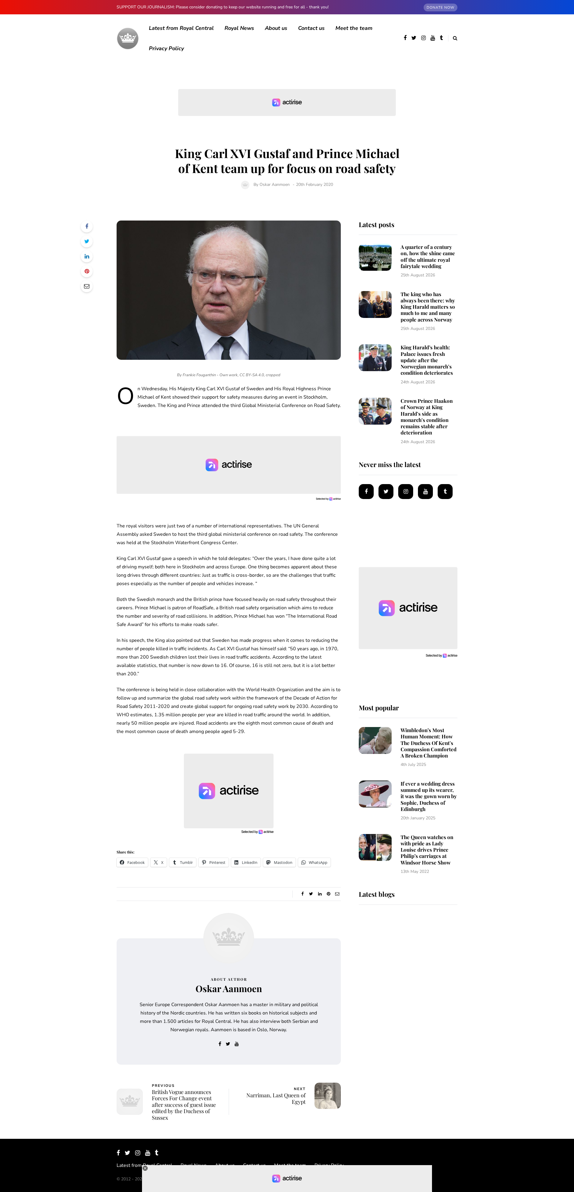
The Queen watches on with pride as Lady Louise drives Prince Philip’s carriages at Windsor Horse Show (427, 850)
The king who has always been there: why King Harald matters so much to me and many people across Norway (428, 307)
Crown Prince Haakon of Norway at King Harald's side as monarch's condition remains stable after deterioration (427, 416)
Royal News (239, 28)
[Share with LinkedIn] (87, 256)
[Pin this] (87, 271)
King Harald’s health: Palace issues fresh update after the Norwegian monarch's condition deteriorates (427, 360)
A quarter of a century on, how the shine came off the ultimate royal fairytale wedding (428, 256)
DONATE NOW (440, 7)
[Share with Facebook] (87, 226)
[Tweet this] (87, 241)
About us (276, 28)
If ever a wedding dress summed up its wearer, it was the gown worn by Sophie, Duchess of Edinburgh (429, 796)
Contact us (311, 28)
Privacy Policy (166, 48)
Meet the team (354, 28)
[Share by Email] (87, 286)
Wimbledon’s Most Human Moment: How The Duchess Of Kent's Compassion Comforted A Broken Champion (429, 743)
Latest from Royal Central (181, 28)
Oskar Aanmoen (274, 184)
